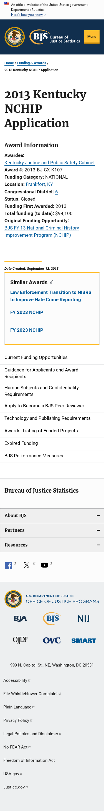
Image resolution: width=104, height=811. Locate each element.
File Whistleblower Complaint (30, 693)
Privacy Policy (16, 720)
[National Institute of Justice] (83, 623)
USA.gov (11, 773)
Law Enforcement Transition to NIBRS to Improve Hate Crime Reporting (50, 296)
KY (50, 184)
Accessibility (15, 680)
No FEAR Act (15, 747)
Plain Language (17, 707)
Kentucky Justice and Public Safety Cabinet (49, 162)
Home (9, 63)
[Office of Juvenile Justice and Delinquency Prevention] (20, 645)
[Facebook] (10, 567)
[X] (28, 567)
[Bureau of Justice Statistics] (52, 626)
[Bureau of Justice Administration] (20, 623)
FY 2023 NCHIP (26, 312)
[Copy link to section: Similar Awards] (50, 282)
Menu (91, 36)
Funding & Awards (31, 63)
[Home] (54, 36)
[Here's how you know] (52, 9)
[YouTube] (46, 567)
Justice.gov (14, 787)
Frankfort (35, 184)
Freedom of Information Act (29, 760)
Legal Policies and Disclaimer (30, 733)
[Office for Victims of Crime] (52, 644)
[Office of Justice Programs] (14, 37)
